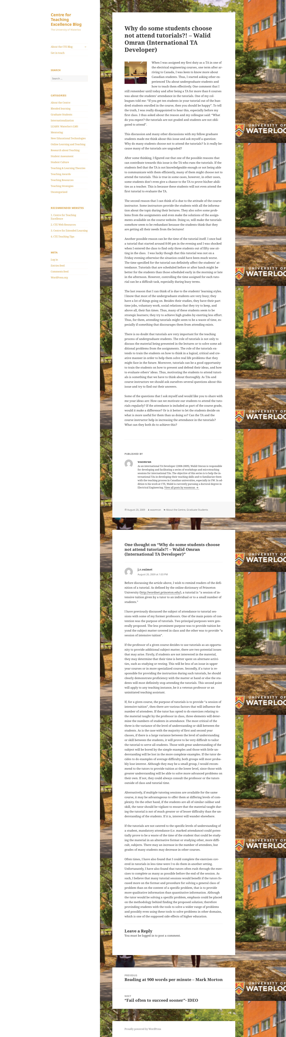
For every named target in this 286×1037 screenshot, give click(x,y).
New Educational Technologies (68, 138)
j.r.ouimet (145, 569)
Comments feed (60, 271)
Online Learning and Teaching (68, 144)
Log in (54, 259)
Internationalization (62, 120)
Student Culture (60, 162)
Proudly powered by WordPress (143, 1029)
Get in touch (57, 53)
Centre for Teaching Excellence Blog (66, 19)
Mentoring (57, 132)
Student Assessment (62, 156)
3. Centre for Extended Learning (69, 230)
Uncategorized (59, 192)
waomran (155, 509)
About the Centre (60, 102)
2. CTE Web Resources (63, 224)
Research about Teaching (65, 150)
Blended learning (60, 108)
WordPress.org (59, 277)
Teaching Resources (62, 180)
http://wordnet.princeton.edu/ (160, 592)
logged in (148, 936)
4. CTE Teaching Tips (62, 236)
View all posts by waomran (180, 487)
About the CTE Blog (62, 46)
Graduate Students (61, 114)
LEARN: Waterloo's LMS (64, 126)
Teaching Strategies (62, 186)
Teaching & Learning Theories (68, 168)
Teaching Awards (61, 174)
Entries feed (58, 265)
